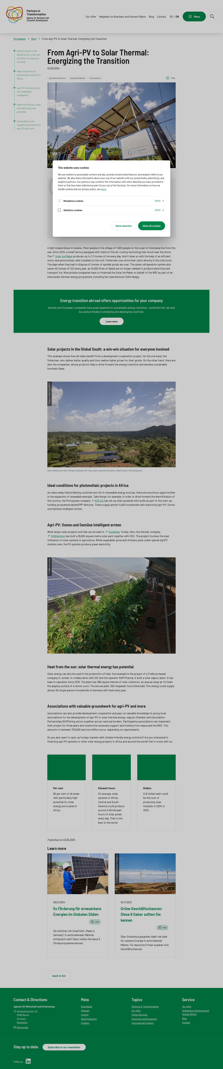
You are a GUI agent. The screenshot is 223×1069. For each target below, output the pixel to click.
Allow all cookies (151, 225)
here (103, 189)
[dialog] (111, 198)
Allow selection (124, 225)
